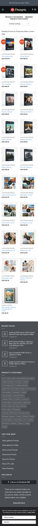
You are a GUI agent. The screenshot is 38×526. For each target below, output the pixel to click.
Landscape (16, 392)
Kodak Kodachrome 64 (9, 195)
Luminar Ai (25, 399)
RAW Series (5, 423)
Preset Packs (18, 420)
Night (9, 406)
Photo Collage (6, 409)
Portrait (19, 416)
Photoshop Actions (23, 413)
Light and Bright (6, 396)
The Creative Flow (7, 56)
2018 (8, 378)
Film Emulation (6, 84)
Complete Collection (21, 385)
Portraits (25, 416)
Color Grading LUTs (8, 385)
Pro (25, 420)
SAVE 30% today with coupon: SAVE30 (19, 3)
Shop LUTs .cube (8, 464)
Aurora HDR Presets (23, 378)
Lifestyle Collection (26, 84)
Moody (4, 406)
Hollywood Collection (26, 112)
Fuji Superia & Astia (26, 223)
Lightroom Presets (18, 396)
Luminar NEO (6, 402)
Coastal (25, 382)
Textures (20, 423)
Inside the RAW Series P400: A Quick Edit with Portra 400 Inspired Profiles (22, 333)
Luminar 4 (17, 399)
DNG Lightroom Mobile (18, 389)
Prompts (30, 420)
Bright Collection (7, 139)
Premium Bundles (7, 420)
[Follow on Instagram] (35, 9)
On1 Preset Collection (19, 406)
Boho (32, 378)
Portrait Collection (7, 112)
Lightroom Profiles (7, 399)
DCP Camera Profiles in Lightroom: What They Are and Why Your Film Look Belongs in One (21, 343)
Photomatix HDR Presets (9, 413)
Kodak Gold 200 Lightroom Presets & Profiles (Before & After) (22, 363)
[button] (3, 9)
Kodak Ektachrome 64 (8, 250)
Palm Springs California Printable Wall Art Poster (9, 309)
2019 (13, 378)
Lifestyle (23, 392)
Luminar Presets (16, 402)
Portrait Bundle (24, 56)
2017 (3, 378)
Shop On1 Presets (8, 459)
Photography (16, 409)
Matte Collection (7, 167)
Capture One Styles (7, 382)
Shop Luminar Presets (10, 450)
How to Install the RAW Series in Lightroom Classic (20, 353)
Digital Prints (6, 389)
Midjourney (26, 402)
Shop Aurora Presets (9, 454)
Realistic (13, 423)
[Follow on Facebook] (32, 9)
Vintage (27, 423)
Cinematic (18, 382)
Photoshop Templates (8, 416)
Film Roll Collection (26, 167)
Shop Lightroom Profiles (10, 445)
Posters (32, 416)
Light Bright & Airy (7, 278)
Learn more (31, 512)
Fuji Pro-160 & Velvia (8, 223)
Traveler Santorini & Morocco (26, 279)
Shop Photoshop (8, 468)
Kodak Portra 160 (25, 250)
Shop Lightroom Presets (10, 440)
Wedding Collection (26, 139)
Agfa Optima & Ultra (26, 195)
